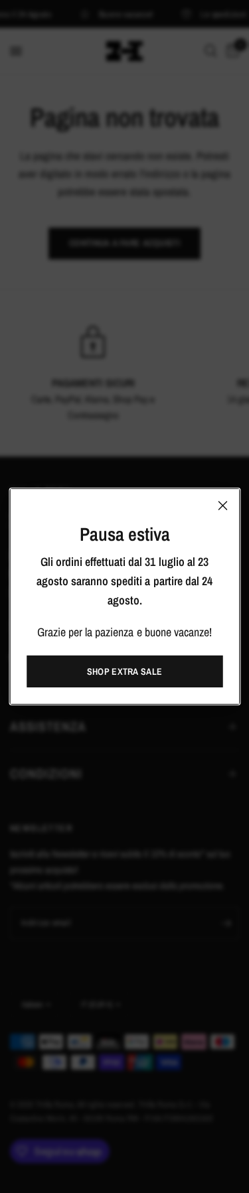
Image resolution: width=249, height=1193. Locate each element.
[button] (124, 671)
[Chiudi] (222, 506)
